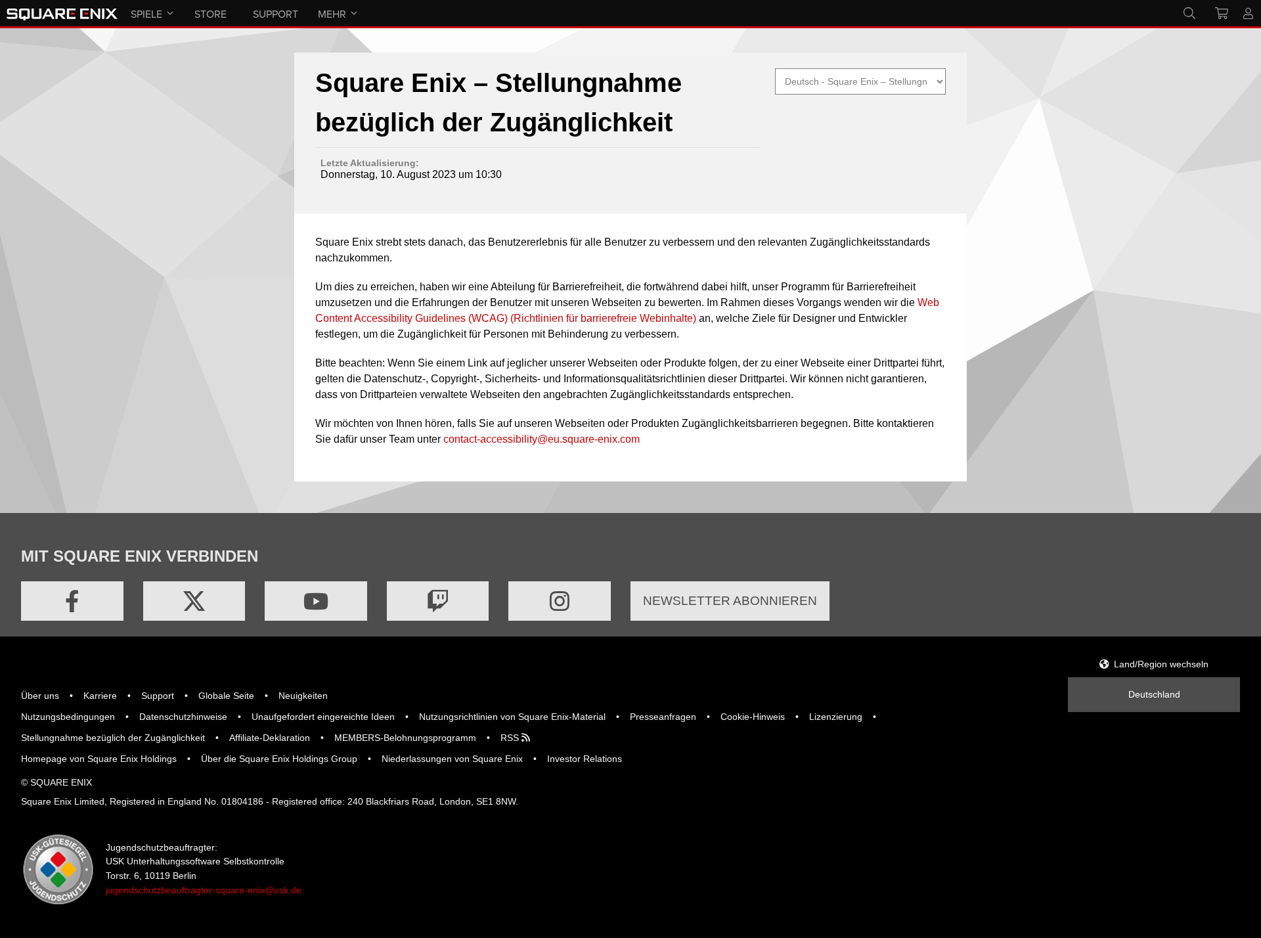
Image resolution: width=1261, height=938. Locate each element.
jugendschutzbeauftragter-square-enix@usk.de (203, 890)
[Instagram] (559, 601)
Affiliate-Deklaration (269, 737)
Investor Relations (584, 758)
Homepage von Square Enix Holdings (99, 758)
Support (157, 695)
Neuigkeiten (303, 695)
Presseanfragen (663, 716)
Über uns (40, 695)
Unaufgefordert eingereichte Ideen (323, 716)
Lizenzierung (835, 716)
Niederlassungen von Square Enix (452, 758)
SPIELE (146, 14)
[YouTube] (316, 601)
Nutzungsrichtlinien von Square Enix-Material (512, 716)
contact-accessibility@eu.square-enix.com (541, 439)
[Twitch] (438, 601)
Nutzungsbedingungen (68, 716)
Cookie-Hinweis (752, 716)
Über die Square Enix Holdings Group (279, 758)
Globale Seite (226, 695)
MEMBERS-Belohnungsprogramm (405, 737)
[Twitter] (194, 601)
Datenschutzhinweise (183, 716)
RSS (510, 737)
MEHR (332, 14)
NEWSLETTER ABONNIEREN (730, 601)
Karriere (100, 695)
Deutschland (1154, 694)
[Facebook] (72, 601)
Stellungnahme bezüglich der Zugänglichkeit (113, 737)
